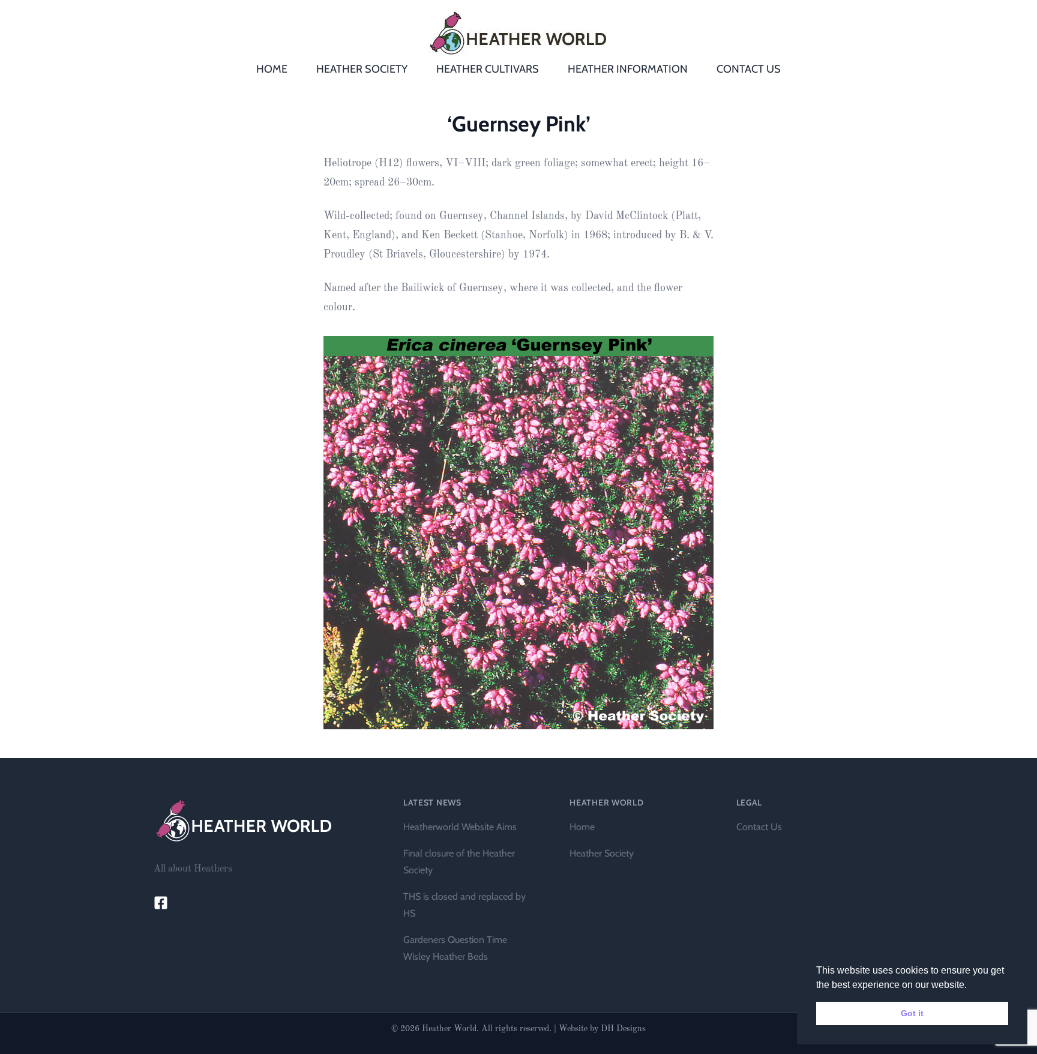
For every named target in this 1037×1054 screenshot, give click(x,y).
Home (582, 827)
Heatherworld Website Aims (460, 827)
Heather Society (602, 853)
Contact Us (759, 827)
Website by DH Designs (602, 1029)
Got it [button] (912, 1013)
